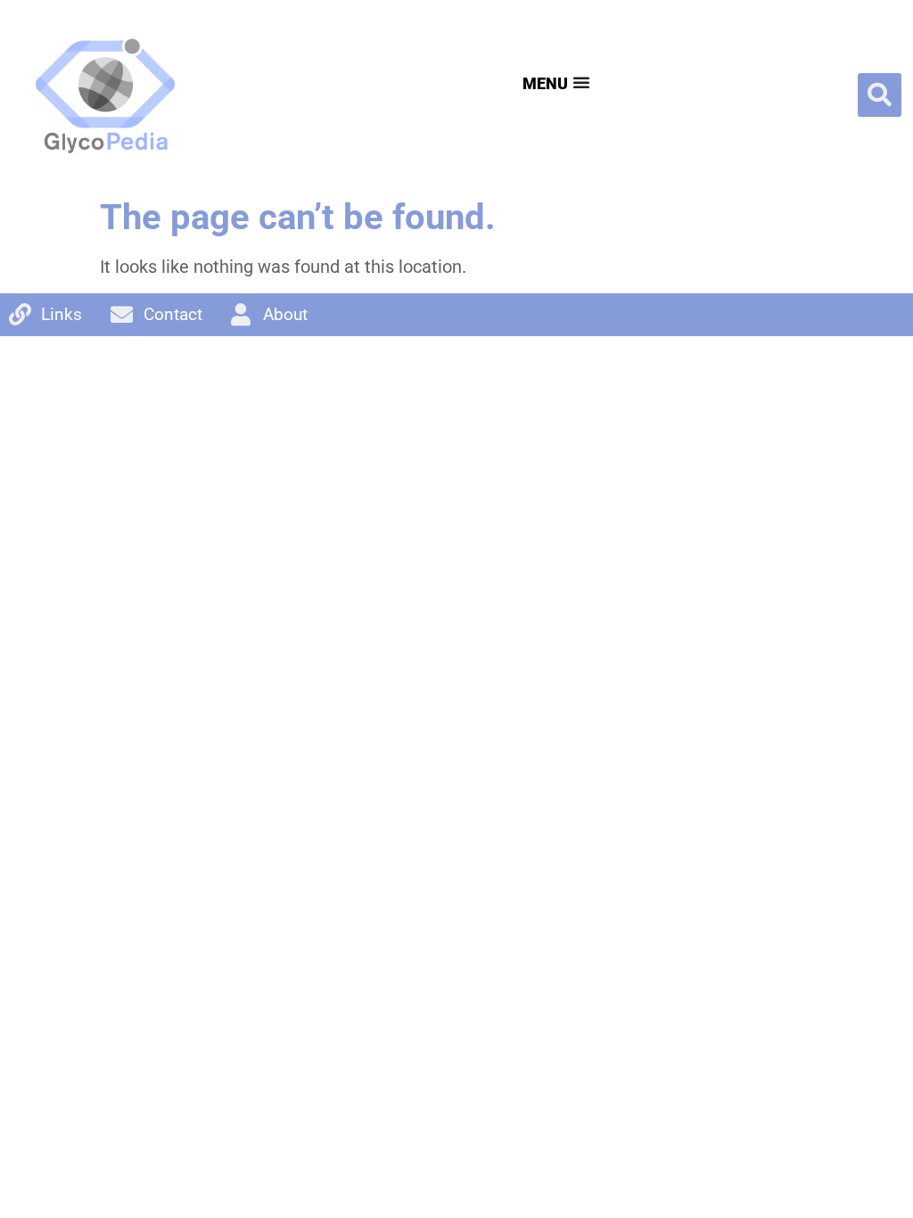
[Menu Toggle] (554, 82)
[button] (879, 95)
